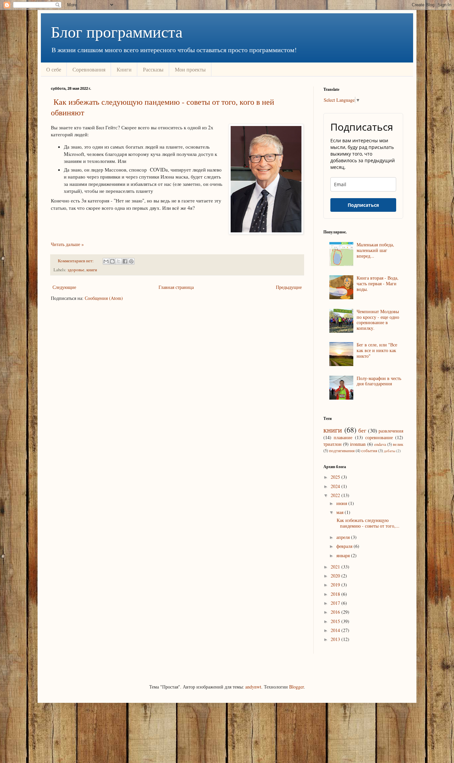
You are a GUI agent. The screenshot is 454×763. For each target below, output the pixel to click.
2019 (336, 584)
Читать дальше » (67, 244)
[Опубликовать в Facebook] (125, 261)
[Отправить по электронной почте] (106, 261)
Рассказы (153, 69)
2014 (336, 630)
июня (342, 503)
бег (362, 430)
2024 (336, 486)
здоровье (75, 270)
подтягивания (342, 450)
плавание (343, 437)
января (343, 555)
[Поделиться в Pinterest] (131, 261)
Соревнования (88, 69)
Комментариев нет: (76, 261)
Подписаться (363, 205)
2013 (336, 639)
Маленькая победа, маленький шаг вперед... (375, 250)
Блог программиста (116, 31)
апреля (343, 537)
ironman (358, 444)
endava (380, 444)
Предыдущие (289, 287)
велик (398, 444)
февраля (345, 546)
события (369, 450)
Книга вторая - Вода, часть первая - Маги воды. (377, 283)
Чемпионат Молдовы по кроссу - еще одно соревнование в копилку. (378, 319)
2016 (336, 612)
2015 (336, 621)
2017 (336, 603)
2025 (336, 477)
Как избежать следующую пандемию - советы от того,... (367, 523)
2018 (336, 594)
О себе (53, 69)
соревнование (379, 437)
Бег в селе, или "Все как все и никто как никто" (377, 350)
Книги (124, 69)
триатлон (332, 444)
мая (340, 512)
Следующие (64, 287)
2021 (336, 567)
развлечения (391, 431)
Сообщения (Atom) (104, 298)
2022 (336, 495)
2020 (336, 575)
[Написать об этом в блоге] (112, 261)
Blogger (296, 687)
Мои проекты (190, 69)
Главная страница (176, 287)
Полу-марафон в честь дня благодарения (379, 381)
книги (91, 270)
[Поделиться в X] (118, 261)
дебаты (389, 450)
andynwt (253, 687)
